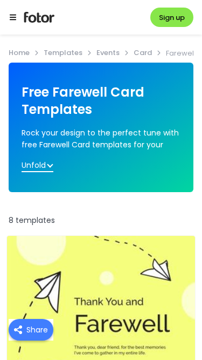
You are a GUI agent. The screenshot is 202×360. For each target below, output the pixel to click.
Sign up (172, 17)
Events (108, 52)
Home (19, 52)
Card (143, 52)
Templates (63, 52)
